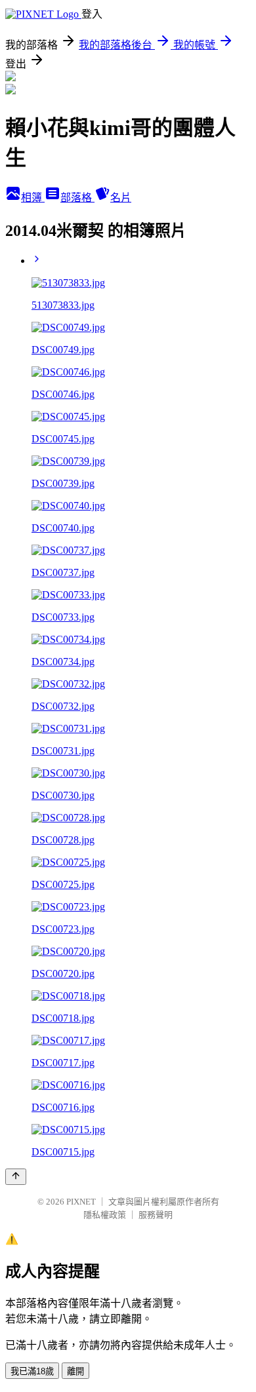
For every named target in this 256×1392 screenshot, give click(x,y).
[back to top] (15, 1177)
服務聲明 (156, 1215)
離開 (75, 1371)
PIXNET (81, 1202)
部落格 (77, 197)
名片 (120, 197)
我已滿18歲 (32, 1371)
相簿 (33, 197)
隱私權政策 (104, 1215)
